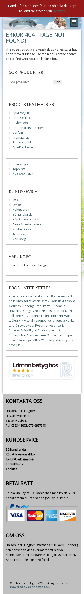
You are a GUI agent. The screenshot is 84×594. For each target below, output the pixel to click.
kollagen (15, 316)
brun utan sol (18, 301)
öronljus (15, 345)
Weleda (46, 340)
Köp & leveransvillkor (28, 219)
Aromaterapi (21, 137)
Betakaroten (41, 296)
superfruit (53, 330)
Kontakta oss (22, 229)
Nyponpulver (43, 320)
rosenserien (57, 325)
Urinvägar (25, 340)
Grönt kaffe (42, 306)
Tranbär (57, 335)
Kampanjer (20, 164)
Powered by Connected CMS (30, 587)
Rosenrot (41, 325)
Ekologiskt (57, 301)
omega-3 (59, 320)
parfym (18, 132)
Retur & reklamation (27, 224)
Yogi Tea (68, 340)
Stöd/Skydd (29, 330)
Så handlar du (23, 214)
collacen (34, 301)
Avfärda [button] (59, 11)
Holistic (59, 311)
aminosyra (24, 296)
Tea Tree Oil (41, 335)
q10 (15, 325)
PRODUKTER (21, 118)
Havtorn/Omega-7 (21, 311)
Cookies (11, 469)
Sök (57, 82)
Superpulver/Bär (21, 335)
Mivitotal (27, 320)
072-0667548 (37, 425)
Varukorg (19, 239)
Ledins (45, 316)
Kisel (68, 311)
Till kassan (20, 234)
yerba (57, 340)
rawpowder (26, 325)
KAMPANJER (21, 113)
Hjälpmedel (21, 122)
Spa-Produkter (23, 147)
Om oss (18, 205)
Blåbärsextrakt (61, 296)
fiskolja (70, 301)
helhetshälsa (44, 311)
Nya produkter (23, 174)
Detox (45, 301)
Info (15, 200)
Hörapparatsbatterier (28, 128)
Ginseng (28, 306)
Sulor (41, 330)
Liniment (57, 316)
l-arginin (34, 316)
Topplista (19, 169)
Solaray (14, 330)
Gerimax (15, 306)
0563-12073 (19, 425)
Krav (25, 316)
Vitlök (36, 340)
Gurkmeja (58, 306)
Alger (12, 296)
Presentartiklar (23, 142)
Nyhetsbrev (21, 209)
